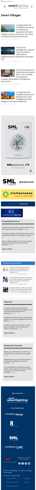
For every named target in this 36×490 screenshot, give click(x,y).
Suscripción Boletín (12, 486)
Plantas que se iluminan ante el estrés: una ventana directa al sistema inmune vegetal (17, 352)
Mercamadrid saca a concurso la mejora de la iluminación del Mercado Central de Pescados (17, 361)
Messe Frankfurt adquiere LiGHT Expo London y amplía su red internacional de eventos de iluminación (17, 242)
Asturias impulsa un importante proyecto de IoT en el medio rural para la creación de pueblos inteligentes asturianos (18, 76)
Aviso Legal (27, 478)
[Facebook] (19, 463)
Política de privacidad (12, 482)
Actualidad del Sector (11, 221)
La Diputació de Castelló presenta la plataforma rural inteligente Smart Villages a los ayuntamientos (17, 97)
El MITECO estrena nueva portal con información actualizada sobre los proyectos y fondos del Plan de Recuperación (20, 269)
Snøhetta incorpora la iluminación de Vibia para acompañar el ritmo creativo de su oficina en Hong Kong (17, 326)
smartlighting (5, 39)
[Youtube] (29, 463)
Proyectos (8, 302)
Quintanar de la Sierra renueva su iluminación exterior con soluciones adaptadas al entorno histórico (18, 319)
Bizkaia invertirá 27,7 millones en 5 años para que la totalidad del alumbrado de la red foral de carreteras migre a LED (21, 289)
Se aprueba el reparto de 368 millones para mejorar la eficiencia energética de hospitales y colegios (18, 234)
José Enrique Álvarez (26, 292)
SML (19, 475)
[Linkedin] (22, 463)
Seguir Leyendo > (7, 249)
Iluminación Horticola (13, 345)
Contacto (26, 482)
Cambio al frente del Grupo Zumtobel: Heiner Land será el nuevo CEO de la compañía (17, 228)
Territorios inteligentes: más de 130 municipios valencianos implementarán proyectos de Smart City (17, 53)
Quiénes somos (12, 478)
